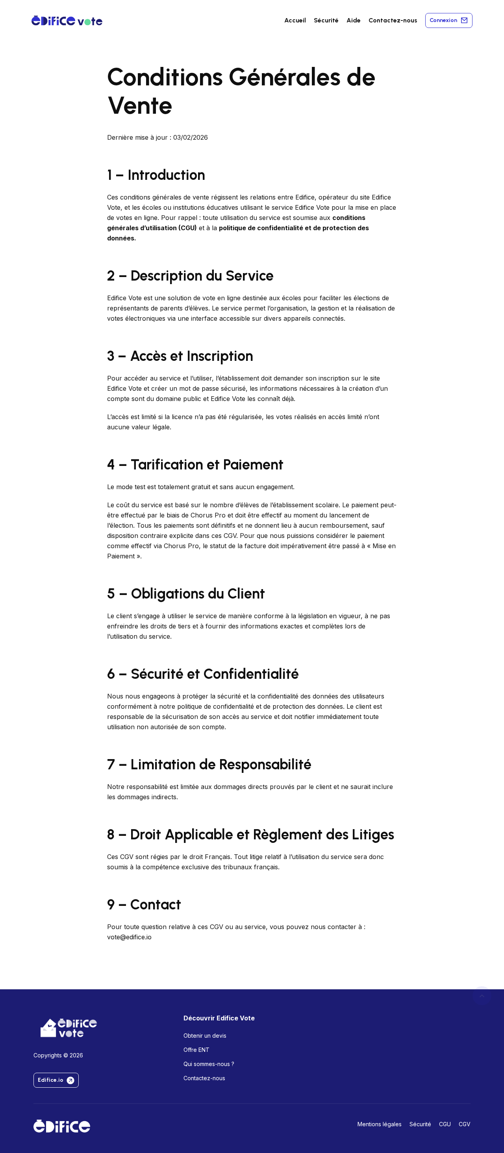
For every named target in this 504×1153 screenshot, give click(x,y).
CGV (465, 1124)
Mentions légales (380, 1124)
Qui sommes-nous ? (208, 1064)
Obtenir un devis (204, 1035)
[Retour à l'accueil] (61, 1126)
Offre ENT (196, 1049)
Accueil (295, 20)
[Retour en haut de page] (481, 995)
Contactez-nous (393, 20)
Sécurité (326, 20)
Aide (353, 20)
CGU (188, 228)
